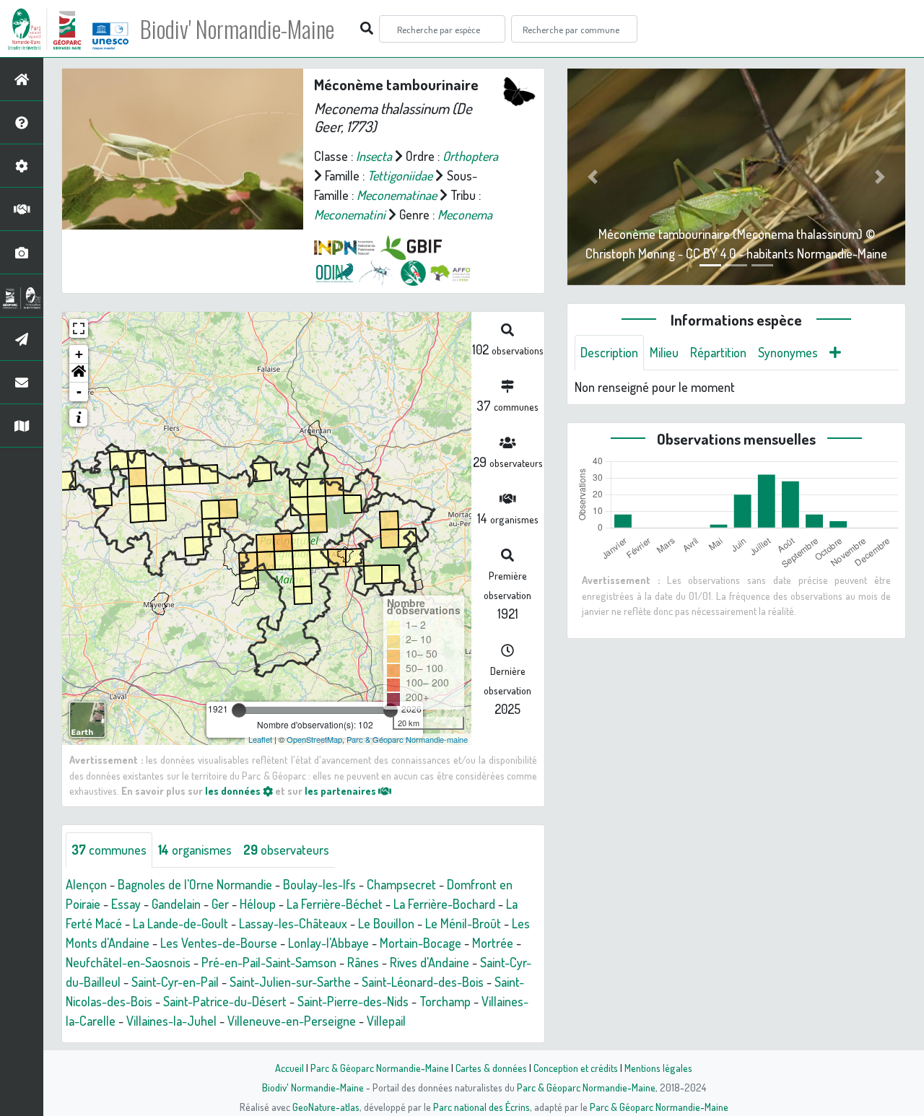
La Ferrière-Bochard (444, 904)
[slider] (239, 710)
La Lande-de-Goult (180, 923)
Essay (126, 904)
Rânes (363, 962)
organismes (195, 850)
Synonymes (788, 352)
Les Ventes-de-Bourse (218, 943)
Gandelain (176, 904)
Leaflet (260, 739)
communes (109, 850)
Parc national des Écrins (481, 1106)
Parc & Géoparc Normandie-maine (407, 739)
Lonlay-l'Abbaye (328, 943)
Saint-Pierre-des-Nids (353, 1001)
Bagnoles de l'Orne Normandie (195, 884)
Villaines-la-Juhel (171, 1021)
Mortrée (492, 943)
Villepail (386, 1021)
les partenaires (341, 790)
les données (234, 790)
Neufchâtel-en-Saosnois (128, 962)
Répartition (718, 352)
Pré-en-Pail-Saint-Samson (268, 962)
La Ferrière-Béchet (335, 904)
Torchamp (445, 1001)
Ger (220, 904)
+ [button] (79, 354)
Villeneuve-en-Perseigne (291, 1021)
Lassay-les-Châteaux (293, 923)
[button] (78, 373)
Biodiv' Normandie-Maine (237, 28)
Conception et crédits (575, 1067)
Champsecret (401, 884)
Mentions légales (658, 1067)
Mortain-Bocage (420, 943)
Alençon (86, 884)
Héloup (258, 904)
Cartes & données (491, 1067)
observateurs (286, 850)
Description (609, 352)
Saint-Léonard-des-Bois (423, 982)
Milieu (664, 352)
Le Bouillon (386, 923)
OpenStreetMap (314, 739)
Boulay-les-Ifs (319, 884)
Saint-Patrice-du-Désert (225, 1001)
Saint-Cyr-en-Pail (175, 982)
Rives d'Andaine (429, 962)
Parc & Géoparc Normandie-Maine (379, 1067)
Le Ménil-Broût (463, 923)
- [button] (79, 391)
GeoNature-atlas (325, 1106)
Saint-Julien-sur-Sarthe (290, 982)
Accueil (289, 1067)
